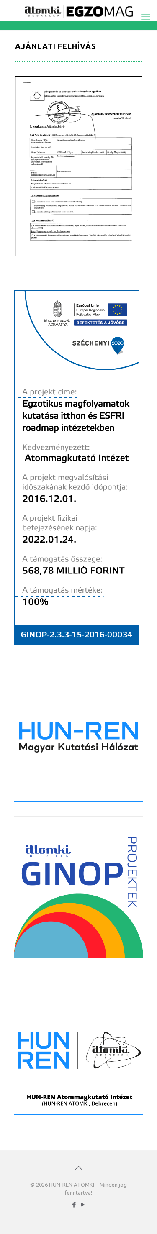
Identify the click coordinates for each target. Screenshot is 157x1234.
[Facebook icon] (74, 1204)
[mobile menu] (146, 17)
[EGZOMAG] (78, 10)
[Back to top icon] (79, 1168)
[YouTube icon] (83, 1204)
